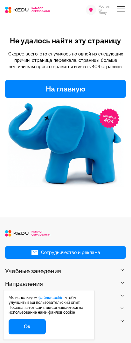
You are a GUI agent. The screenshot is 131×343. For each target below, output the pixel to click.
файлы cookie (50, 298)
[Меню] (121, 10)
